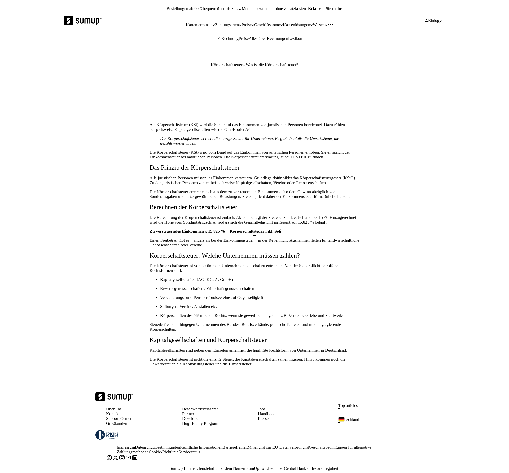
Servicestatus (189, 452)
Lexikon (295, 38)
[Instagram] (122, 458)
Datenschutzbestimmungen (157, 447)
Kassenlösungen (296, 25)
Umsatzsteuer (240, 364)
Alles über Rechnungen (268, 38)
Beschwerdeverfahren (200, 409)
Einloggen (436, 21)
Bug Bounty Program (200, 423)
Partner (188, 414)
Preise (244, 38)
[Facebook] (109, 458)
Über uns (113, 409)
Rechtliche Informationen (201, 447)
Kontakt (113, 414)
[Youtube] (128, 458)
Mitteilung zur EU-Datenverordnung (278, 447)
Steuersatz (277, 217)
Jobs (261, 409)
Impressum (126, 447)
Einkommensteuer (165, 157)
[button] (378, 409)
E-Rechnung (228, 38)
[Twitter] (115, 458)
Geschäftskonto (267, 25)
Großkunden (116, 423)
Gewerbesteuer (162, 364)
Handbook (267, 414)
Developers (191, 418)
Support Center (118, 418)
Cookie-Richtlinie (163, 452)
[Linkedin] (134, 458)
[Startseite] (114, 400)
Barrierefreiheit (235, 447)
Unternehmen (208, 324)
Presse (263, 418)
